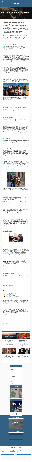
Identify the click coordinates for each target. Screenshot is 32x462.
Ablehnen (16, 456)
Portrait (11, 355)
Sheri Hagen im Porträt (23, 356)
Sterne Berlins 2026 (9, 341)
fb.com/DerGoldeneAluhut (11, 294)
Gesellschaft (16, 10)
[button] (30, 447)
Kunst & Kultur (11, 340)
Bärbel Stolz (21, 340)
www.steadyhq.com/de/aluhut (14, 296)
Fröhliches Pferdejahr (23, 341)
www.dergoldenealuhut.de (11, 293)
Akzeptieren (16, 454)
